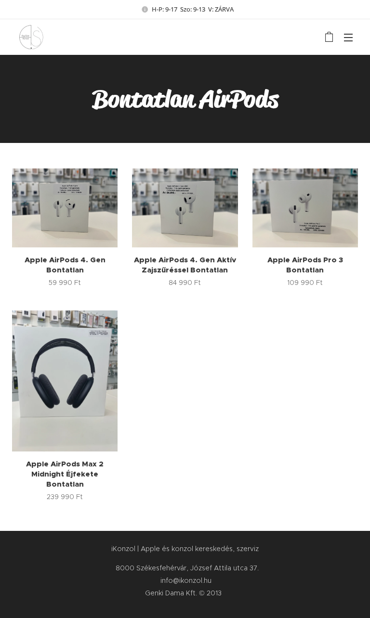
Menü (348, 37)
